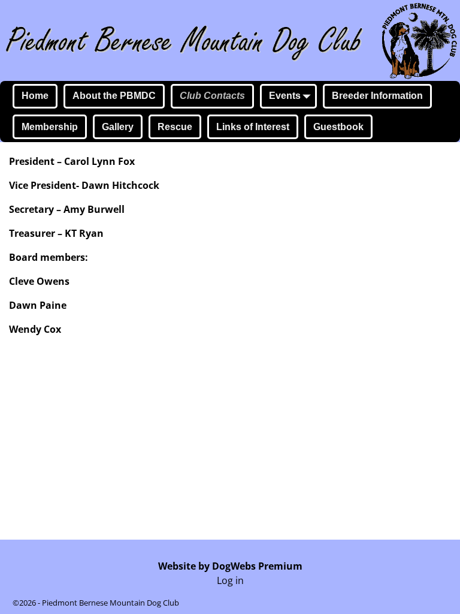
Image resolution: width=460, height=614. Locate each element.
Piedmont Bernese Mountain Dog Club (110, 602)
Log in (230, 580)
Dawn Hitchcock (120, 185)
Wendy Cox (35, 329)
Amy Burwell (94, 209)
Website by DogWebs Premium (230, 566)
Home (35, 96)
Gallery (118, 127)
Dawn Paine (37, 305)
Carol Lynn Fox (98, 161)
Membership (50, 127)
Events (285, 96)
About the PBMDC (114, 96)
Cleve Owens (39, 281)
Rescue (175, 127)
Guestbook (338, 127)
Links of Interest (252, 127)
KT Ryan (84, 233)
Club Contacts (212, 96)
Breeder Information (377, 96)
